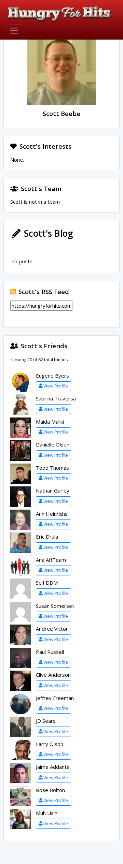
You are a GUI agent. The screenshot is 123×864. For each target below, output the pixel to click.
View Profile (55, 386)
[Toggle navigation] (14, 30)
